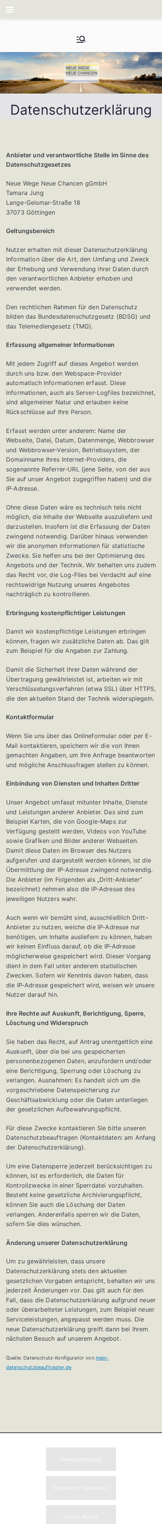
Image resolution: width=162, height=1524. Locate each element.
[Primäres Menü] (81, 39)
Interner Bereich (81, 1516)
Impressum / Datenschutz (81, 1487)
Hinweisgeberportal (81, 1459)
